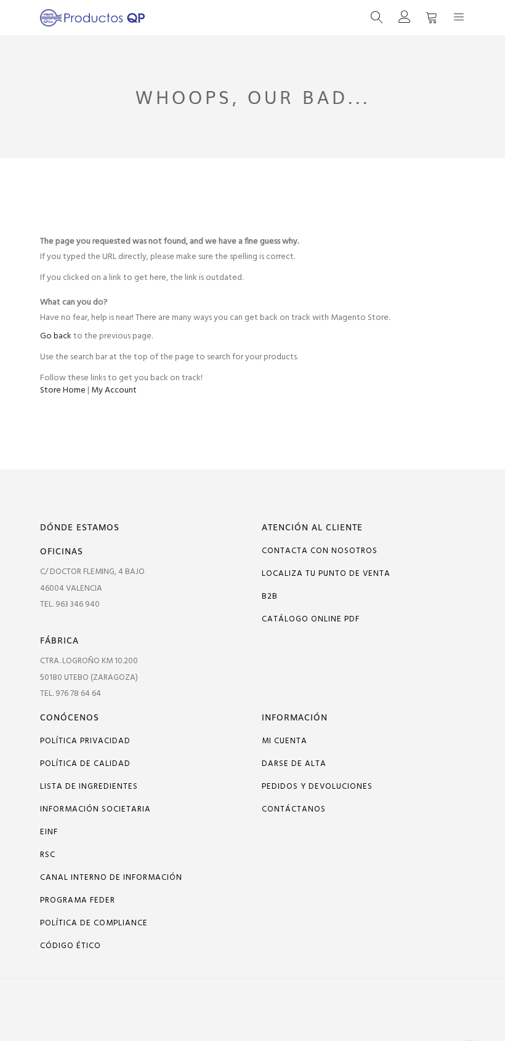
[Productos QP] (146, 18)
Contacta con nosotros (320, 550)
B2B (270, 596)
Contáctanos (294, 809)
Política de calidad (85, 763)
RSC (47, 854)
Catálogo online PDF (311, 619)
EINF (49, 832)
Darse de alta (294, 763)
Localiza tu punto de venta (326, 573)
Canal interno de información (111, 877)
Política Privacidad (85, 741)
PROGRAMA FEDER (77, 900)
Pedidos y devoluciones (317, 786)
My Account (114, 390)
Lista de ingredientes (89, 786)
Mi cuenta (284, 741)
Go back (55, 336)
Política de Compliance (94, 923)
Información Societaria (95, 809)
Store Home (63, 390)
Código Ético (70, 945)
